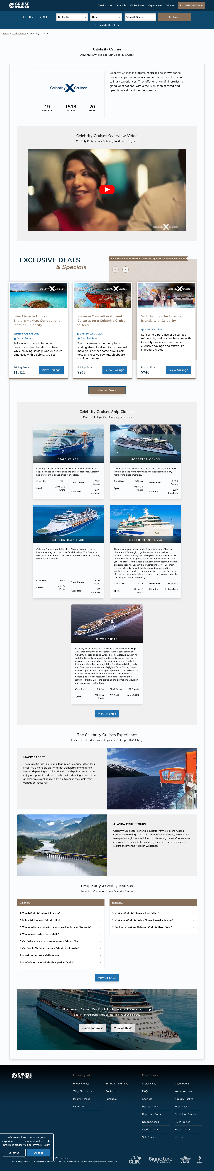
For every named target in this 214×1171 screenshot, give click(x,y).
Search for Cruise (92, 1027)
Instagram (79, 1106)
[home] (19, 5)
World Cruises (150, 1129)
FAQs (145, 1091)
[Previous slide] (115, 269)
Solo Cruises (149, 1137)
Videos (170, 5)
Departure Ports (151, 1114)
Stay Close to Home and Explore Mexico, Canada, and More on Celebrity (37, 320)
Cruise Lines (137, 5)
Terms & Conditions (117, 1083)
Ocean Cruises (150, 1121)
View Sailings (51, 370)
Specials (121, 5)
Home (6, 33)
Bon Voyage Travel (60, 1158)
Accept (38, 1152)
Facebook (111, 1098)
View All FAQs (107, 977)
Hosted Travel (150, 1106)
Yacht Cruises (183, 1129)
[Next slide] (125, 269)
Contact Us (112, 1091)
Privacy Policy (81, 1083)
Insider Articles (183, 1091)
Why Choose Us (82, 1091)
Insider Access (81, 1098)
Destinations (105, 5)
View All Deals (107, 390)
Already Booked (184, 1098)
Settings (14, 1152)
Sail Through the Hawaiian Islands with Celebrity (162, 318)
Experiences (155, 5)
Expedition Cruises (185, 1114)
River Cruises (182, 1121)
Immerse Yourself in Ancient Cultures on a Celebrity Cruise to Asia (101, 320)
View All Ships (107, 713)
